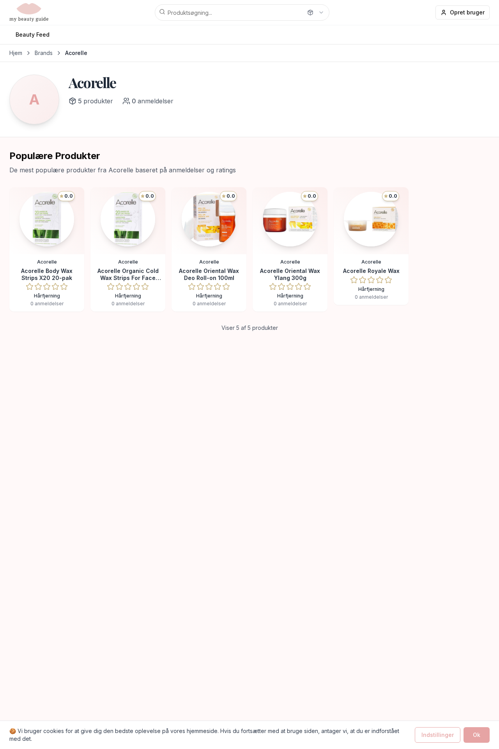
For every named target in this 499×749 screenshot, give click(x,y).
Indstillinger (437, 734)
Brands (44, 53)
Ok (476, 734)
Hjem (15, 53)
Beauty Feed (33, 34)
